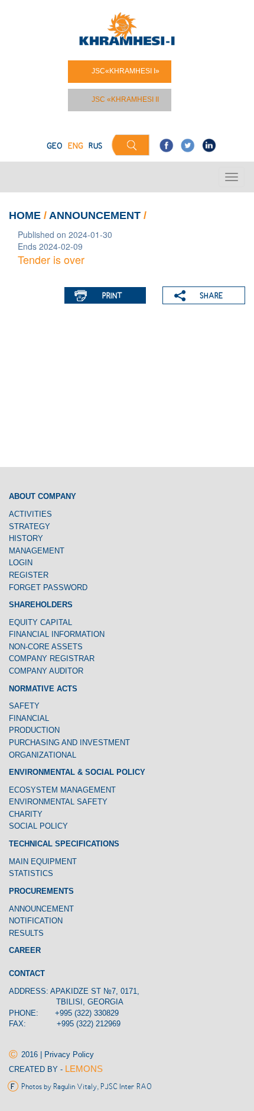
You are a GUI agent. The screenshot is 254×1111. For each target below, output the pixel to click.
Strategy (29, 526)
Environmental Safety (58, 801)
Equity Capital (40, 622)
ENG (75, 146)
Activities (30, 514)
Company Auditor (46, 670)
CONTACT (27, 973)
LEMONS (84, 1069)
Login (20, 562)
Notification (37, 920)
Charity (26, 814)
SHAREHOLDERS (41, 604)
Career (25, 950)
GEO (55, 146)
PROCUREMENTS (41, 891)
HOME (25, 215)
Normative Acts (43, 688)
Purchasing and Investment (69, 742)
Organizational (42, 755)
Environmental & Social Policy (77, 772)
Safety (24, 705)
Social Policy (38, 826)
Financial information (57, 634)
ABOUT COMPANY (42, 496)
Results (26, 933)
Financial (29, 718)
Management (36, 550)
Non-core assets (46, 646)
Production (34, 730)
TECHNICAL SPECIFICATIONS (64, 843)
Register (28, 575)
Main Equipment (43, 861)
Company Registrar (52, 658)
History (26, 538)
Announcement (96, 215)
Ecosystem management (62, 789)
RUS (95, 146)
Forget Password (48, 587)
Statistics (31, 873)
